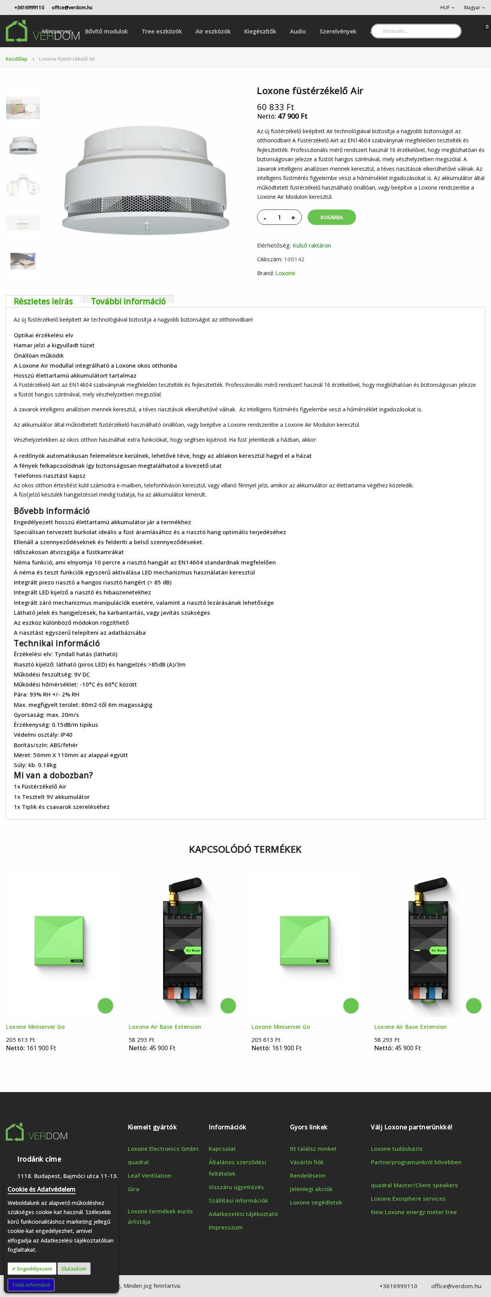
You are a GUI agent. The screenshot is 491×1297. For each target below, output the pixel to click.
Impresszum (226, 1227)
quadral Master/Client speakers (414, 1185)
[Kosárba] (105, 1005)
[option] (23, 146)
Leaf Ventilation (149, 1175)
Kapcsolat (222, 1148)
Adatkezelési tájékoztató (243, 1214)
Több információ (31, 1284)
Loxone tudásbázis (397, 1148)
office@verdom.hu (72, 7)
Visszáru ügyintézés (236, 1187)
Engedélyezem (34, 1268)
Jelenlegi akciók (311, 1189)
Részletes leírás (43, 299)
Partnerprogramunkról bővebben (416, 1162)
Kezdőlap (17, 58)
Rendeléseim (308, 1175)
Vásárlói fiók (307, 1162)
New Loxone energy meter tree (414, 1212)
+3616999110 (28, 7)
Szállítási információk (238, 1200)
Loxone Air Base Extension (165, 1026)
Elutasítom (74, 1268)
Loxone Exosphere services (408, 1198)
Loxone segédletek (316, 1202)
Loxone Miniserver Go (35, 1026)
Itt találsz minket (313, 1148)
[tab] (43, 299)
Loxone (285, 273)
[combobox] (416, 31)
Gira (133, 1189)
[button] (447, 7)
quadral (138, 1162)
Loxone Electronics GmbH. (164, 1148)
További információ (128, 299)
